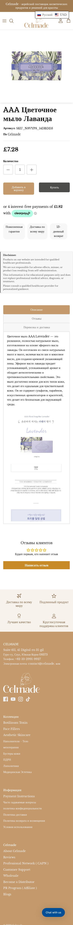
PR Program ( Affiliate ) (20, 888)
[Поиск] (13, 20)
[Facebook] (5, 699)
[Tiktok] (28, 699)
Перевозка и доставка (37, 327)
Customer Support (16, 869)
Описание (36, 310)
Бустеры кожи (11, 753)
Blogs (7, 894)
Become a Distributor (18, 882)
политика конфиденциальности (22, 808)
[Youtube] (13, 699)
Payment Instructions (19, 796)
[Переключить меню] (4, 20)
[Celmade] (36, 21)
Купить (54, 187)
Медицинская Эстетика (17, 772)
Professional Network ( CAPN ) (25, 863)
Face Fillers (11, 729)
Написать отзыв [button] (36, 565)
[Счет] (59, 20)
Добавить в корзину (19, 188)
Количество (10, 161)
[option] (36, 66)
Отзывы (36, 318)
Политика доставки (15, 814)
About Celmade (14, 851)
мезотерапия (10, 747)
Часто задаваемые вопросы (19, 802)
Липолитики (11, 766)
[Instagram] (20, 699)
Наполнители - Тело (15, 741)
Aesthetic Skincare (16, 735)
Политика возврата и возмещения (24, 821)
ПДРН (7, 759)
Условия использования (17, 827)
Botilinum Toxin (15, 723)
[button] (52, 14)
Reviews (9, 857)
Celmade (14, 134)
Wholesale (10, 875)
